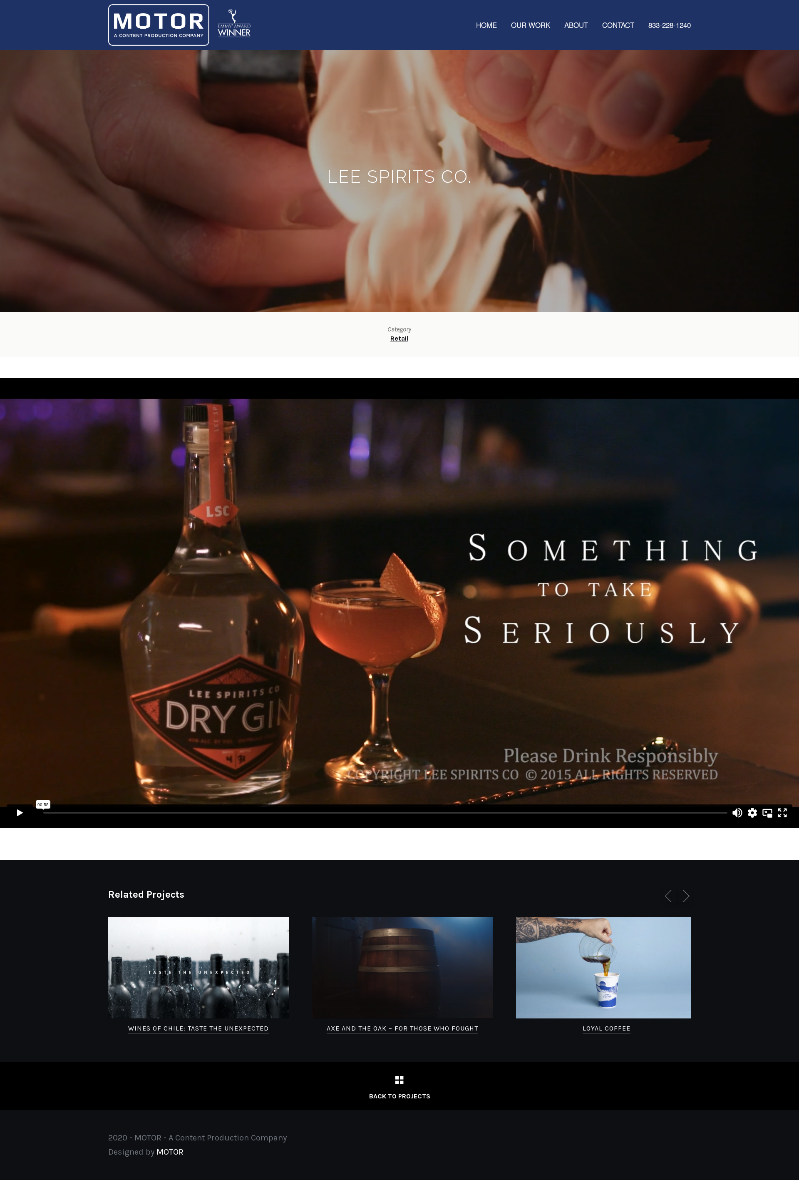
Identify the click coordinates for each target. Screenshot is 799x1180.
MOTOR (170, 1152)
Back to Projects (399, 1096)
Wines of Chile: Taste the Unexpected (198, 1028)
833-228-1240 (669, 25)
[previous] (670, 896)
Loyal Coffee (606, 1028)
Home (486, 25)
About (576, 25)
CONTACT (618, 25)
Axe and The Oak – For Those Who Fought (402, 1028)
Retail (399, 338)
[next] (684, 896)
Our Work (530, 25)
